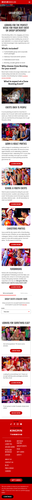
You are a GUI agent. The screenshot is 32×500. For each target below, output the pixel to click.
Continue (8, 497)
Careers (8, 471)
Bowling (8, 441)
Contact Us (9, 462)
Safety (19, 455)
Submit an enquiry (24, 293)
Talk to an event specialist (8, 293)
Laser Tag (8, 444)
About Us (8, 459)
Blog (7, 465)
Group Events (22, 446)
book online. (24, 304)
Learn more (16, 164)
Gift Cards (20, 452)
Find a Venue (9, 468)
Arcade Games (10, 447)
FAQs (18, 449)
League (7, 455)
